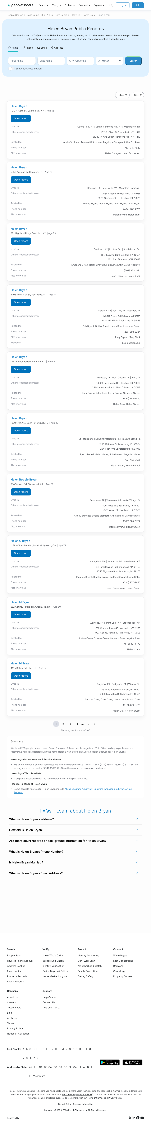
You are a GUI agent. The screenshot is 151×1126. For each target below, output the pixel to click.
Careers (11, 1002)
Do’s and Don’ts (51, 1007)
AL (35, 1067)
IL (92, 1067)
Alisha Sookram (73, 788)
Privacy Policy (15, 1028)
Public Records (15, 981)
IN (30, 1075)
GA (75, 1067)
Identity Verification (53, 965)
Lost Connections (123, 960)
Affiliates (12, 1017)
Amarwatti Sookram (92, 788)
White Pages (120, 955)
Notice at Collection (18, 1033)
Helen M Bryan (20, 602)
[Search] (111, 5)
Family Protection (87, 971)
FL (70, 1067)
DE (65, 1067)
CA (50, 1067)
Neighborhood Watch (90, 965)
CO (55, 1067)
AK (30, 1067)
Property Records (17, 976)
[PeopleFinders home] (20, 5)
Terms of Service (95, 1097)
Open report (21, 118)
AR (40, 1067)
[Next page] (95, 724)
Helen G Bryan (20, 541)
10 (88, 723)
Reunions (118, 965)
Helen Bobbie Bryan (24, 479)
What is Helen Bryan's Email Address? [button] (36, 873)
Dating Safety (85, 976)
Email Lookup (14, 971)
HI (79, 1067)
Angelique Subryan (114, 788)
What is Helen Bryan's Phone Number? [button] (36, 851)
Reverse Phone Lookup (20, 960)
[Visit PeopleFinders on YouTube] (142, 1118)
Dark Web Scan (86, 960)
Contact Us (48, 1002)
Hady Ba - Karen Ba (82, 14)
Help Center (49, 997)
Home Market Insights (54, 976)
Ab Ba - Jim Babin (57, 14)
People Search (15, 14)
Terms (10, 1023)
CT (60, 1067)
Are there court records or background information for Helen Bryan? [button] (57, 841)
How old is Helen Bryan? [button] (26, 830)
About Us (12, 997)
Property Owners (122, 976)
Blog (9, 1012)
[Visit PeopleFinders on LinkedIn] (134, 1118)
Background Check (53, 960)
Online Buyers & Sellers (55, 971)
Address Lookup (16, 965)
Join (138, 5)
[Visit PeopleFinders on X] (131, 1118)
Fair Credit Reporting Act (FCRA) (77, 1094)
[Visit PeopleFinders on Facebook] (138, 1118)
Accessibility (13, 1118)
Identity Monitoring (88, 955)
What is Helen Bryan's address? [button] (31, 819)
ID (88, 1067)
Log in (122, 5)
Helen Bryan (19, 106)
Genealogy (119, 971)
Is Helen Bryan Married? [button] (26, 862)
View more (39, 1075)
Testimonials (14, 1007)
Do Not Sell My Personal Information (75, 1104)
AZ (45, 1067)
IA (84, 1067)
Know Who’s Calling (53, 955)
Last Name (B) (35, 14)
